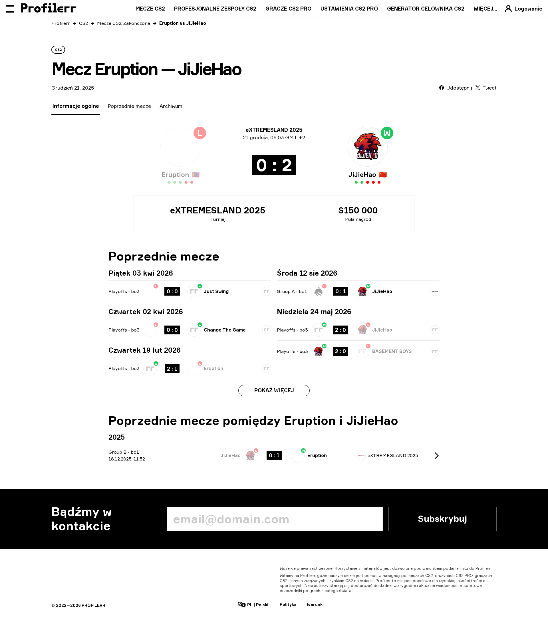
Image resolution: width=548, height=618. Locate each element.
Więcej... (485, 8)
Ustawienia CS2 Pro (349, 8)
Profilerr (60, 23)
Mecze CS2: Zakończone (123, 23)
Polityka (288, 604)
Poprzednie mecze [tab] (129, 106)
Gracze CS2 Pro (288, 8)
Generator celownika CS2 (425, 8)
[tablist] (117, 106)
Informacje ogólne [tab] (75, 106)
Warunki (315, 604)
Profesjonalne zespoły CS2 (215, 8)
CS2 (83, 23)
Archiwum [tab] (171, 106)
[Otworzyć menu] (10, 8)
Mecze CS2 (150, 8)
